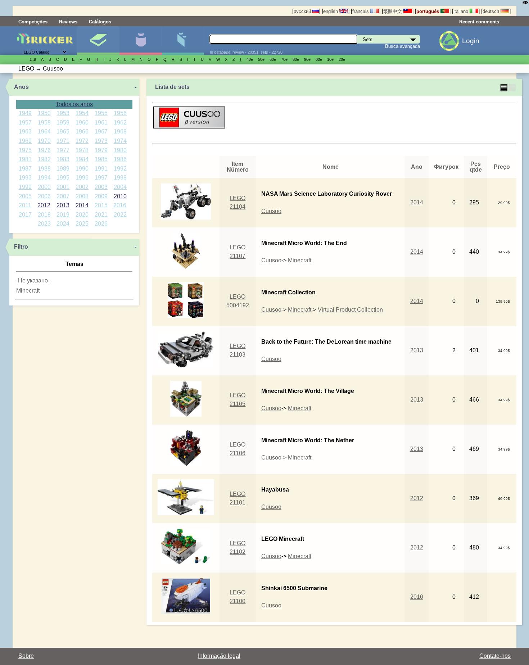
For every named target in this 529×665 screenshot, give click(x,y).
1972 (82, 141)
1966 (82, 131)
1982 (44, 159)
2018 (44, 215)
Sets (98, 40)
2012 (43, 205)
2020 (82, 215)
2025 (82, 224)
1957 (25, 122)
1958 (44, 122)
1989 (62, 169)
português (428, 11)
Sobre (26, 656)
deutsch (492, 11)
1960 (82, 122)
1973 (101, 141)
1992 (120, 169)
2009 (101, 196)
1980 (120, 150)
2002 (82, 187)
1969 (25, 141)
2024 (62, 224)
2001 (62, 187)
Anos (21, 87)
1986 (120, 159)
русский (303, 11)
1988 (44, 169)
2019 (62, 215)
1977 (62, 150)
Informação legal (219, 656)
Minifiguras (140, 40)
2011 (25, 205)
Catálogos (100, 21)
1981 (25, 159)
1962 (120, 122)
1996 (82, 178)
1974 (120, 141)
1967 (101, 131)
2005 (25, 196)
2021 (101, 215)
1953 (62, 113)
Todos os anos (74, 104)
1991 (101, 169)
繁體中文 (393, 11)
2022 (120, 215)
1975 (25, 150)
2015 (101, 205)
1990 (82, 169)
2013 (62, 205)
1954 (82, 113)
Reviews (68, 21)
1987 (25, 169)
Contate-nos (495, 656)
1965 (62, 131)
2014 (82, 205)
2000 (44, 187)
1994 (44, 178)
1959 (62, 122)
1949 (25, 113)
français (361, 11)
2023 (44, 224)
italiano (461, 11)
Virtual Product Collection (350, 310)
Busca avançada (402, 46)
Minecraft (28, 291)
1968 (120, 131)
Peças (183, 40)
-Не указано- (33, 280)
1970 (44, 141)
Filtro (21, 247)
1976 (44, 150)
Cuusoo (271, 211)
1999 (25, 187)
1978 (82, 150)
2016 (119, 205)
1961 (101, 122)
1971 (62, 141)
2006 (44, 196)
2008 (82, 196)
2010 (120, 196)
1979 (101, 150)
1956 (120, 113)
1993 (25, 178)
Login (470, 41)
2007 (62, 196)
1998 (120, 178)
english (331, 11)
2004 (120, 187)
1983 (62, 159)
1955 (101, 113)
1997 (101, 178)
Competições (33, 21)
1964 (44, 131)
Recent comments (479, 21)
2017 (25, 215)
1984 (82, 159)
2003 (101, 187)
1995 (62, 178)
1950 (44, 113)
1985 (101, 159)
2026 (101, 224)
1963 (25, 131)
